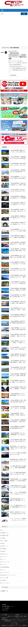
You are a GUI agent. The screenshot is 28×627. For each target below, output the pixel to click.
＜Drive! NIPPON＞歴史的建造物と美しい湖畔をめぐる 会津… (18, 289)
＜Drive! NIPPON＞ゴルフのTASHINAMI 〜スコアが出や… (17, 433)
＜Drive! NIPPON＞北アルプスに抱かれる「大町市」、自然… (18, 308)
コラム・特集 (5, 577)
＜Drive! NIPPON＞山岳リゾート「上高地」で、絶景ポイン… (18, 341)
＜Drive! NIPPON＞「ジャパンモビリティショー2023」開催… (18, 230)
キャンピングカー (6, 561)
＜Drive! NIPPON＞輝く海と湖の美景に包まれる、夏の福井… (18, 354)
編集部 (20, 61)
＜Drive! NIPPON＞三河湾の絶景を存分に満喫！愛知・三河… (18, 249)
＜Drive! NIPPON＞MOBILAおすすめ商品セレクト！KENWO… (18, 197)
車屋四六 (4, 580)
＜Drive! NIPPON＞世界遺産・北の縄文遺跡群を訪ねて (18, 427)
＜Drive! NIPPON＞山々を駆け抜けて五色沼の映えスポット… (18, 295)
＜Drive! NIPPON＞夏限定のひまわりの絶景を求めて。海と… (18, 315)
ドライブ (4, 564)
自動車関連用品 (5, 567)
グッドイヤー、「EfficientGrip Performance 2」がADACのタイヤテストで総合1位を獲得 (18, 55)
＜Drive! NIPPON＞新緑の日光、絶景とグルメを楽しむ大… (18, 381)
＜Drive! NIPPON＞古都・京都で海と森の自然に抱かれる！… (18, 401)
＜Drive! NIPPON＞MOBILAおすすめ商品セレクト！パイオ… (18, 216)
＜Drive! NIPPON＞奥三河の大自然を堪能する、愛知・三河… (18, 361)
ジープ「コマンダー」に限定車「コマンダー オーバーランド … (18, 519)
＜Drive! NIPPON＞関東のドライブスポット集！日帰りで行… (18, 151)
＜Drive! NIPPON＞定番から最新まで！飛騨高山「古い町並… (18, 387)
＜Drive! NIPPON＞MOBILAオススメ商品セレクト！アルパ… (18, 203)
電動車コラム (5, 532)
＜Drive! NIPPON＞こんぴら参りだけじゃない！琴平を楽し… (18, 348)
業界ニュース (5, 546)
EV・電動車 (4, 540)
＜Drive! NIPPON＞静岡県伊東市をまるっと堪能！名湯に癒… (18, 374)
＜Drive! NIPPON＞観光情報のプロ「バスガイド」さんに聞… (18, 407)
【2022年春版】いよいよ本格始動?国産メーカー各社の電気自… (18, 479)
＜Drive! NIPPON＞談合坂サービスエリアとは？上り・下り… (18, 190)
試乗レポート (5, 554)
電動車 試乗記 (5, 535)
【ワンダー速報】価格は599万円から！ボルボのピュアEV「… (18, 473)
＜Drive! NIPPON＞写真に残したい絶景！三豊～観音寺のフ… (18, 302)
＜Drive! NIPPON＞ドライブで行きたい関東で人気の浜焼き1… (18, 177)
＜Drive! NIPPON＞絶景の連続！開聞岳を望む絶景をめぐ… (18, 322)
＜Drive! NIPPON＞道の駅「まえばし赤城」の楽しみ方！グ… (18, 210)
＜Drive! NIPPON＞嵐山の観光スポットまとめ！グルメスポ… (18, 164)
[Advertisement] (14, 30)
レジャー (4, 559)
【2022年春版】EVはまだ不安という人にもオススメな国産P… (18, 486)
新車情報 (4, 548)
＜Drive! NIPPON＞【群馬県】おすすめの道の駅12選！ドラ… (18, 170)
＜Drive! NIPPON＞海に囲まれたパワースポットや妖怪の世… (18, 282)
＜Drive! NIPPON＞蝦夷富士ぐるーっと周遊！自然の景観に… (18, 236)
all (2, 530)
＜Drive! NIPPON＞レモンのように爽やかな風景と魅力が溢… (18, 328)
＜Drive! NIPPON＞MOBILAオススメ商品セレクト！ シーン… (18, 223)
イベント (4, 569)
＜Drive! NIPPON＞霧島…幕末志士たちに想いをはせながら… (18, 440)
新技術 (3, 551)
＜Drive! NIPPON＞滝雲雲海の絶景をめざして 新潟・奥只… (18, 243)
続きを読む (13, 75)
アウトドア (4, 556)
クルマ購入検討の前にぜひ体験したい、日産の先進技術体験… (18, 466)
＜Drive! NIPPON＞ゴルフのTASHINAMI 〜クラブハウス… (17, 394)
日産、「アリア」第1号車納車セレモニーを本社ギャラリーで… (18, 493)
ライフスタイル (5, 572)
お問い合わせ (5, 609)
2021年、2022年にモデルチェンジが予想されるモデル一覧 (18, 512)
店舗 (3, 543)
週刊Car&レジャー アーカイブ (9, 575)
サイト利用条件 (5, 608)
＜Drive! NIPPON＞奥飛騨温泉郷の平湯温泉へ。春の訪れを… (18, 420)
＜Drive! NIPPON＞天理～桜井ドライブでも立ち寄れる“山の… (18, 368)
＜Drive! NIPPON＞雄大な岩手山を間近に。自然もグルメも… (18, 335)
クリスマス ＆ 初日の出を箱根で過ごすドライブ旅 (18, 453)
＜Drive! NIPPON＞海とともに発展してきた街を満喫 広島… (18, 256)
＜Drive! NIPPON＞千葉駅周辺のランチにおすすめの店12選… (18, 157)
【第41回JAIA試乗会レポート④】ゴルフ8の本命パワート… (18, 499)
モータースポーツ (6, 583)
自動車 (3, 538)
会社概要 (4, 604)
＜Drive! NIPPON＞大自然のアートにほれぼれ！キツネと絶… (18, 262)
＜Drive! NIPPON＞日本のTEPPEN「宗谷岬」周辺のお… (18, 414)
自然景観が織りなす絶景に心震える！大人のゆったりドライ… (18, 460)
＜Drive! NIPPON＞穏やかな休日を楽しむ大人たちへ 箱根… (18, 276)
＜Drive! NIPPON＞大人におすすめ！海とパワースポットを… (18, 269)
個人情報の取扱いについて (8, 606)
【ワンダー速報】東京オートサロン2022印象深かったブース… (18, 506)
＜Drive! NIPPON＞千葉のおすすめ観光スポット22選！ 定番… (18, 184)
